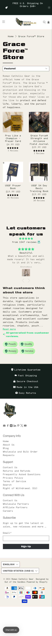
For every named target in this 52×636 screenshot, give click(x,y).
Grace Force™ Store (31, 36)
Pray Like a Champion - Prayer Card (13, 138)
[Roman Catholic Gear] (26, 22)
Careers (8, 510)
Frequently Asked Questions (21, 474)
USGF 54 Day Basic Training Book (39, 188)
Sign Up (26, 546)
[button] (24, 281)
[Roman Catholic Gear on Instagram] (11, 426)
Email (7, 532)
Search (7, 484)
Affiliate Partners (15, 507)
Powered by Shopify (37, 582)
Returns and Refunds (16, 470)
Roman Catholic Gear (23, 579)
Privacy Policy (13, 477)
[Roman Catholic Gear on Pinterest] (18, 426)
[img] (26, 238)
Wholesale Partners (16, 503)
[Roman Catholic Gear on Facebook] (7, 426)
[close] (49, 7)
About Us (8, 444)
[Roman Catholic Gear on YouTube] (25, 426)
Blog (6, 448)
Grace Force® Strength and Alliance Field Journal (39, 139)
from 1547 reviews (24, 242)
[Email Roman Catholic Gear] (4, 426)
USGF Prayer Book (13, 187)
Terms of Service (14, 481)
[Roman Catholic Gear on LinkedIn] (14, 426)
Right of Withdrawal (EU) (20, 488)
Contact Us (10, 467)
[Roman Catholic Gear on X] (21, 426)
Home (11, 36)
